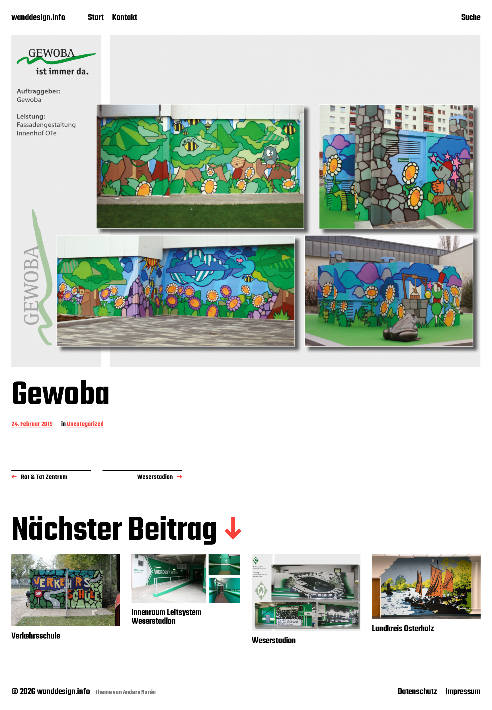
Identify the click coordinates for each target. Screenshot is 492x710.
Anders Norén (139, 692)
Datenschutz (417, 691)
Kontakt (124, 18)
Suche (471, 18)
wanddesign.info (38, 18)
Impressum (463, 691)
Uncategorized (85, 424)
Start (96, 18)
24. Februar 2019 (32, 424)
